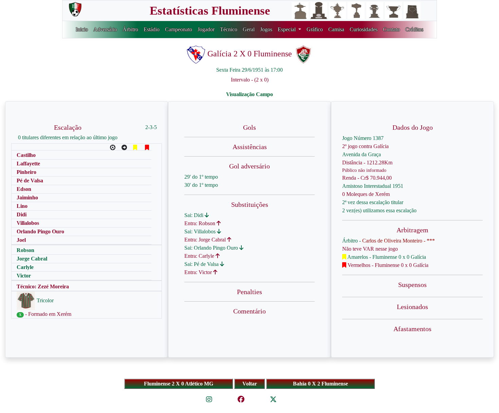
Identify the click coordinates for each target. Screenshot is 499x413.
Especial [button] (287, 29)
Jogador (206, 29)
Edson (24, 189)
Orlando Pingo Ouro (40, 231)
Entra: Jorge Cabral (205, 240)
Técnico (228, 29)
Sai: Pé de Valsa (202, 264)
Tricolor (44, 300)
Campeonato (178, 29)
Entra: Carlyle (200, 256)
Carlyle (25, 267)
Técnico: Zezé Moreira (43, 286)
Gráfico (315, 29)
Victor (24, 276)
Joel (21, 240)
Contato (391, 29)
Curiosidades (363, 29)
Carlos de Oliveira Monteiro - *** (398, 241)
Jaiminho (27, 197)
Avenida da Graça (361, 154)
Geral (249, 29)
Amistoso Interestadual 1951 (372, 186)
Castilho (26, 155)
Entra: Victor (198, 272)
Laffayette (28, 163)
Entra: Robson (200, 223)
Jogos (266, 29)
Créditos (414, 29)
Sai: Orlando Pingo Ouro (211, 248)
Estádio (152, 29)
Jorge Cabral (32, 259)
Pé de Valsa (30, 180)
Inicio (82, 29)
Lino (22, 206)
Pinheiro (26, 172)
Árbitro (130, 29)
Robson (25, 250)
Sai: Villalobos (200, 231)
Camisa (336, 29)
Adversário (105, 29)
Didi (21, 214)
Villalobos (28, 223)
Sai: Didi (194, 215)
